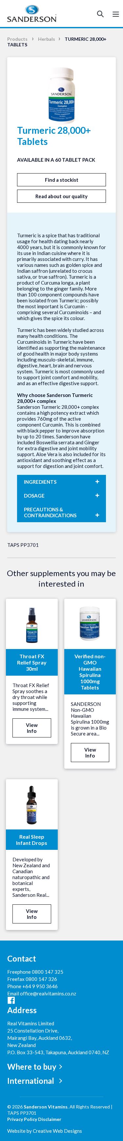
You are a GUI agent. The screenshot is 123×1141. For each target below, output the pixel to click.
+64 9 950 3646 (40, 986)
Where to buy (31, 1066)
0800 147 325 (47, 972)
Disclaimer (49, 1119)
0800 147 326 (41, 979)
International (30, 1080)
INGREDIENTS (40, 482)
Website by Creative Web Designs (44, 1131)
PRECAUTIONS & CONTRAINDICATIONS (50, 512)
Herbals (46, 39)
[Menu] (116, 14)
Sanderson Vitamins (46, 1106)
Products (17, 39)
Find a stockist (61, 180)
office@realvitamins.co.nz (48, 993)
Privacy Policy (22, 1119)
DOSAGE (34, 496)
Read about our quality (61, 196)
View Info (32, 728)
